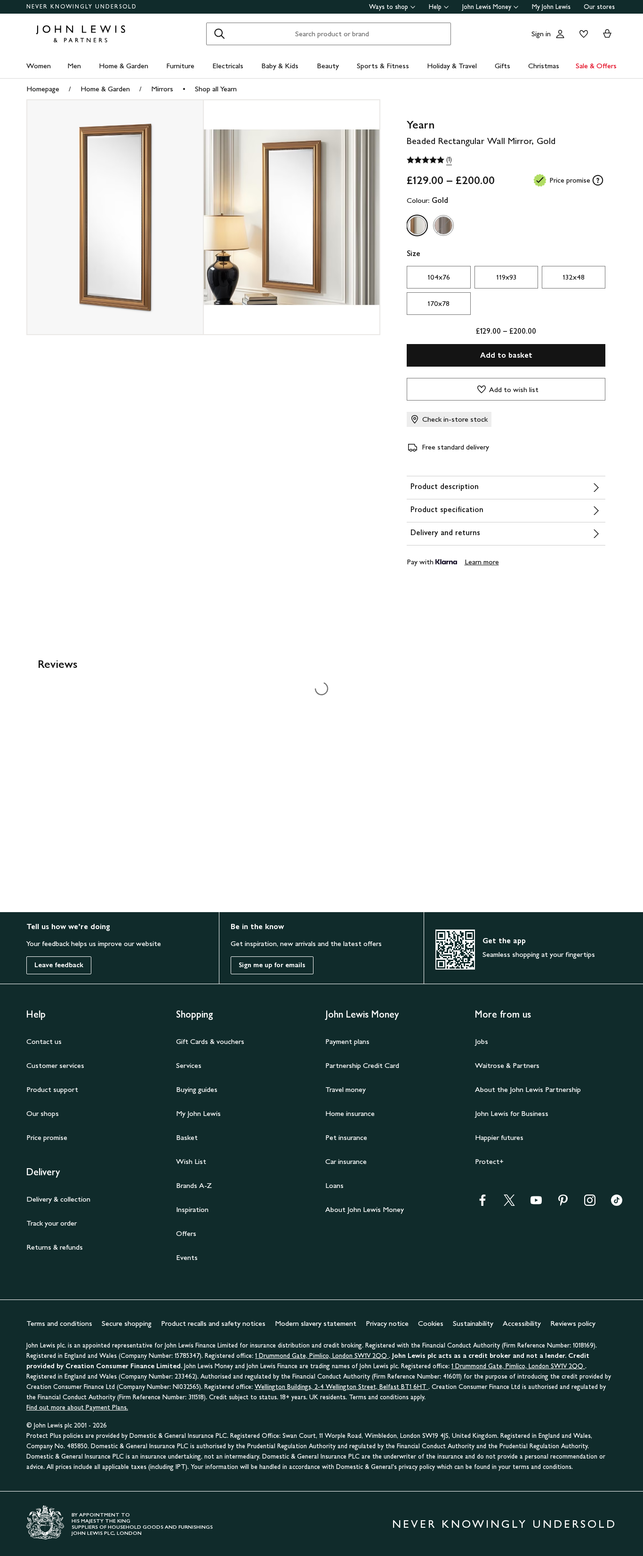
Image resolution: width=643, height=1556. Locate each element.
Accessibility (522, 1323)
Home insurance (350, 1113)
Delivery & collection (58, 1199)
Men (74, 65)
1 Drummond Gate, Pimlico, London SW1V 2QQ (322, 1356)
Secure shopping (127, 1323)
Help (435, 7)
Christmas (543, 65)
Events (187, 1257)
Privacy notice (387, 1323)
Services (188, 1065)
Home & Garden (123, 65)
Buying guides (196, 1089)
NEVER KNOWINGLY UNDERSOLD (81, 6)
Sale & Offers (596, 65)
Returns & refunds (54, 1247)
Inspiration (192, 1209)
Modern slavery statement (315, 1323)
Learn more (482, 561)
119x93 (506, 277)
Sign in (541, 33)
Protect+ (489, 1161)
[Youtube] (536, 1203)
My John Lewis (551, 7)
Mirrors (162, 88)
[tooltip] (597, 180)
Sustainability (473, 1323)
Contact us (44, 1041)
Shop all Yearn (216, 88)
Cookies (430, 1323)
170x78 (438, 303)
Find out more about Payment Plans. (77, 1408)
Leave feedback (58, 965)
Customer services (55, 1065)
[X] (509, 1203)
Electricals (227, 65)
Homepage (42, 88)
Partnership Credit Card (362, 1065)
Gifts (502, 65)
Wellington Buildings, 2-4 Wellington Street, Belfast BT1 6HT (341, 1387)
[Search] (219, 34)
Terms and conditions (59, 1323)
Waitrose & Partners (507, 1065)
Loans (334, 1185)
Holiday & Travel (452, 65)
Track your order (51, 1223)
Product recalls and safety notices (213, 1323)
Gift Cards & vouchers (210, 1041)
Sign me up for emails (272, 965)
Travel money (345, 1089)
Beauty (328, 65)
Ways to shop (388, 7)
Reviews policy (572, 1323)
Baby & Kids (279, 65)
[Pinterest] (563, 1203)
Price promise (46, 1137)
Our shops (42, 1113)
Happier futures (499, 1137)
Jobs (481, 1041)
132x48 (574, 277)
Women (38, 65)
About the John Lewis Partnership (528, 1089)
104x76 (438, 277)
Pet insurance (346, 1137)
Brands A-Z (194, 1185)
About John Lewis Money (364, 1209)
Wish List (191, 1161)
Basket (187, 1137)
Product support (52, 1089)
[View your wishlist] (581, 34)
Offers (186, 1233)
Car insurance (346, 1161)
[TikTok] (616, 1203)
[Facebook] (482, 1203)
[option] (417, 225)
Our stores (599, 7)
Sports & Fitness (383, 65)
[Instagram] (589, 1203)
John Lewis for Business (511, 1113)
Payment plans (347, 1041)
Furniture (180, 65)
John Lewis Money (486, 7)
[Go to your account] (560, 34)
